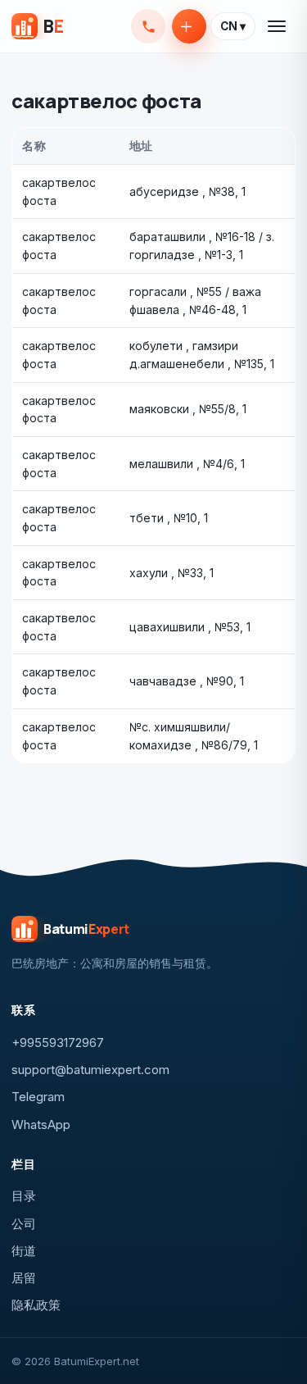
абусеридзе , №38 (182, 191)
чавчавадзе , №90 (181, 681)
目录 (23, 1196)
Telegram (38, 1096)
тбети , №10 (163, 518)
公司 (23, 1223)
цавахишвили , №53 (184, 627)
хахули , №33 (166, 573)
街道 (23, 1251)
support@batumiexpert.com (90, 1069)
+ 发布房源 (189, 26)
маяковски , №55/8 (182, 409)
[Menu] (278, 26)
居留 (23, 1278)
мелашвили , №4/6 (181, 464)
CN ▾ (233, 26)
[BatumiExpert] (37, 26)
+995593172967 (148, 26)
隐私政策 (36, 1305)
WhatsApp (40, 1124)
